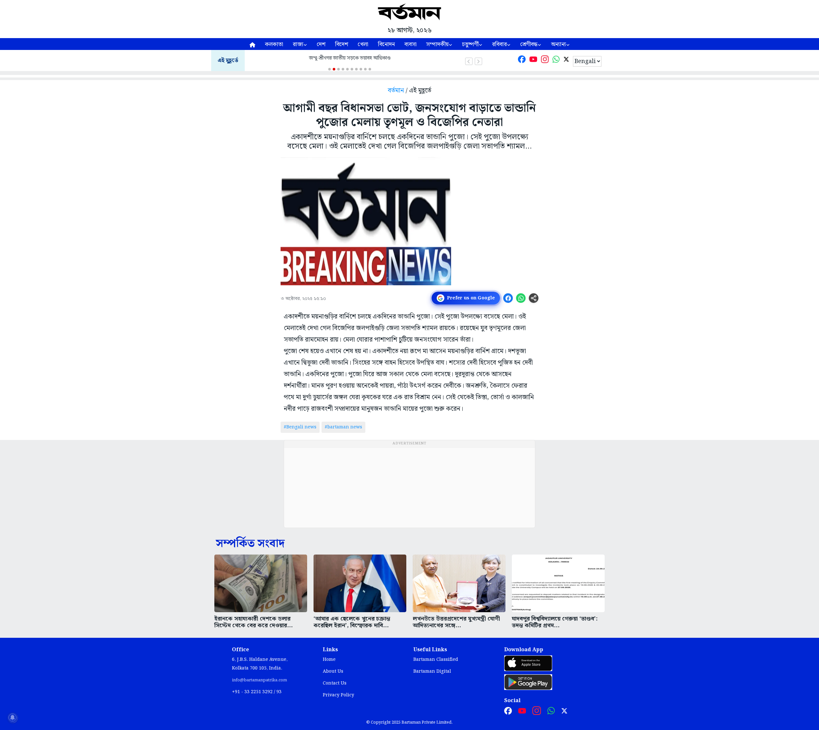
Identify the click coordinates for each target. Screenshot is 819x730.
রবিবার (499, 44)
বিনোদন (386, 44)
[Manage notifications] (12, 717)
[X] (566, 61)
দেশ (321, 44)
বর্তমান (396, 90)
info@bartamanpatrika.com (259, 680)
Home (329, 659)
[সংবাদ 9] (365, 69)
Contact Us (334, 683)
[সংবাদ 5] (347, 69)
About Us (333, 671)
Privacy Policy (338, 695)
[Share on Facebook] (508, 298)
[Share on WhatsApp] (521, 298)
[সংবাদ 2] (334, 69)
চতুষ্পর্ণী (470, 44)
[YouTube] (533, 61)
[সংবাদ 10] (370, 69)
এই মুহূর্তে (228, 60)
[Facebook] (522, 61)
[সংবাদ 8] (361, 69)
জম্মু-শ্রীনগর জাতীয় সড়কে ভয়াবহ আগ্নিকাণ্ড (350, 58)
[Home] (252, 44)
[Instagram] (545, 61)
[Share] (533, 298)
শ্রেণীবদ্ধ (528, 44)
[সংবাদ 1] (329, 69)
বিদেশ (341, 44)
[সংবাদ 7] (356, 69)
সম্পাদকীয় (437, 44)
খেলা (363, 44)
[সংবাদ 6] (352, 69)
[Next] (478, 61)
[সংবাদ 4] (343, 69)
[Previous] (469, 61)
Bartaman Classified (435, 659)
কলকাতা (274, 44)
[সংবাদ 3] (338, 69)
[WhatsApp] (556, 61)
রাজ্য (298, 44)
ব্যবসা (410, 44)
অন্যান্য (558, 44)
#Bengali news (300, 427)
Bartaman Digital (432, 671)
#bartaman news (343, 427)
